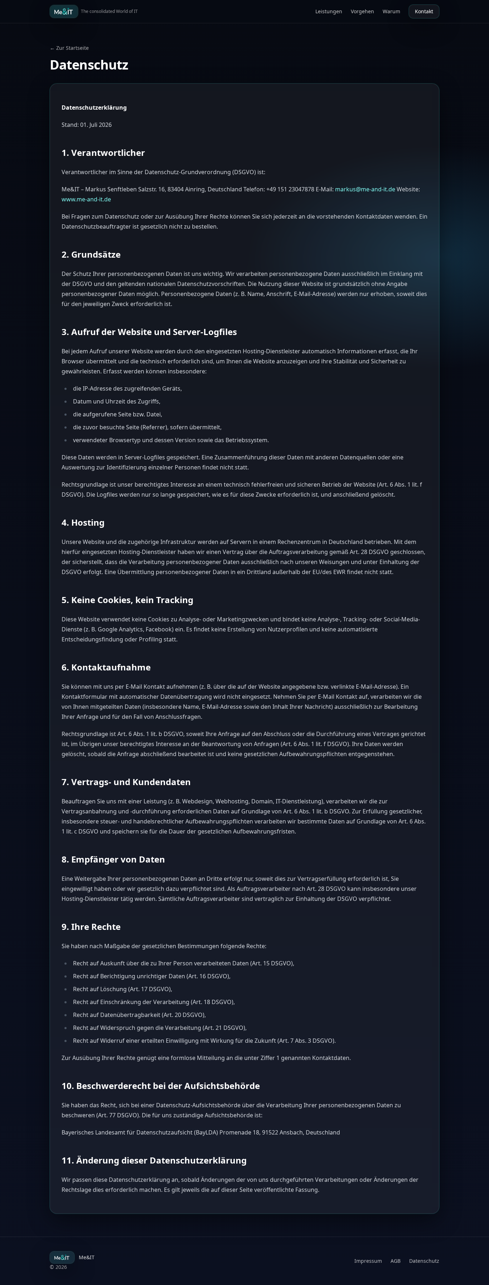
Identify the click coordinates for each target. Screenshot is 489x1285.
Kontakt (424, 11)
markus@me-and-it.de (365, 189)
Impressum (368, 1260)
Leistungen (328, 11)
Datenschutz (424, 1260)
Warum (391, 11)
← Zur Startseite (69, 47)
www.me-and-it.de (86, 199)
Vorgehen (362, 11)
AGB (396, 1260)
